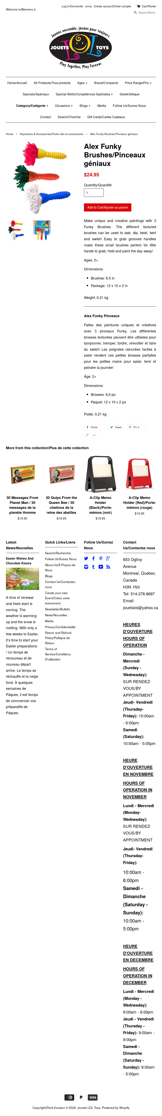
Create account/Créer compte (112, 6)
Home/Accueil (17, 82)
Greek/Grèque (129, 94)
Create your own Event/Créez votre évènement (57, 598)
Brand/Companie (106, 82)
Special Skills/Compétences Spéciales (83, 94)
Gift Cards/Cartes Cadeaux (106, 117)
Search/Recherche (58, 553)
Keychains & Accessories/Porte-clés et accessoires (51, 134)
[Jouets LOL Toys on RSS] (108, 567)
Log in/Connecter (72, 6)
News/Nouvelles (56, 615)
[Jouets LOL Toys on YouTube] (101, 567)
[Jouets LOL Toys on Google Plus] (108, 559)
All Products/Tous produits (52, 82)
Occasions (63, 105)
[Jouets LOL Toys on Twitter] (86, 559)
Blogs (84, 105)
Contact (45, 117)
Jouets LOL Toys (89, 1107)
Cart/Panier (149, 6)
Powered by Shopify (116, 1107)
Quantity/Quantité (98, 184)
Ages (81, 82)
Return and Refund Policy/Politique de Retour (58, 637)
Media (101, 105)
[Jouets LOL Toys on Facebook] (93, 559)
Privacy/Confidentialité (60, 627)
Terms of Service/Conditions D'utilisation (58, 654)
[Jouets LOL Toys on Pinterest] (101, 559)
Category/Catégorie (31, 105)
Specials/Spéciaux (36, 94)
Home (9, 134)
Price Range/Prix (137, 82)
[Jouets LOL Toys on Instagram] (86, 567)
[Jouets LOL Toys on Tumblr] (93, 567)
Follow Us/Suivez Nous (129, 105)
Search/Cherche (69, 117)
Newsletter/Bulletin (57, 609)
